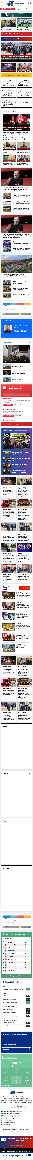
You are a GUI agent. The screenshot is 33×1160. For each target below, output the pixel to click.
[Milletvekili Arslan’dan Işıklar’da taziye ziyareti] (8, 568)
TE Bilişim (20, 1145)
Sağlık (10, 1131)
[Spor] (29, 821)
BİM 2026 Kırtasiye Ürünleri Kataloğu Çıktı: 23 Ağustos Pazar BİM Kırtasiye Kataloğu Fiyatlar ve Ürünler (27, 84)
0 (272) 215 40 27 (9, 415)
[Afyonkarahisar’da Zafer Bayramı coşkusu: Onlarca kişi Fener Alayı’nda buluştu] (8, 481)
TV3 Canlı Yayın (8, 9)
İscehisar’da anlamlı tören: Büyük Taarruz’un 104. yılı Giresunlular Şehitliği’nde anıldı (8, 537)
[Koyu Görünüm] (28, 3)
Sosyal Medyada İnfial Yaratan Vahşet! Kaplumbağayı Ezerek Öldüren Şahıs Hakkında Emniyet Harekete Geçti (11, 84)
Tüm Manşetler (7, 1120)
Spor (20, 554)
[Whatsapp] (24, 1106)
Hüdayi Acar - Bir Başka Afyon (21, 326)
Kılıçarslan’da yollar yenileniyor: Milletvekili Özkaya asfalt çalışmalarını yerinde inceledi (8, 558)
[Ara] (31, 3)
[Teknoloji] (29, 868)
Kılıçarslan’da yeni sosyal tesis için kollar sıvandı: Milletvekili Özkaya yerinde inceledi (24, 537)
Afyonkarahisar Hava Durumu (11, 1113)
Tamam (30, 1151)
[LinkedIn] (18, 1106)
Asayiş (5, 726)
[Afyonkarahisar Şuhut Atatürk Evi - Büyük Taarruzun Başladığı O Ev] (7, 471)
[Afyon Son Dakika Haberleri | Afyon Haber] (15, 3)
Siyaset (22, 1129)
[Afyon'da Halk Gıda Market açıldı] (7, 459)
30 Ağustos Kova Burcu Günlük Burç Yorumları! (19, 103)
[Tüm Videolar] (29, 430)
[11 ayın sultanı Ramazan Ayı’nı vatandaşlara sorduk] (17, 441)
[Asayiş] (29, 726)
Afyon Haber (21, 9)
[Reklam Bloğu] (16, 14)
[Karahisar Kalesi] (7, 366)
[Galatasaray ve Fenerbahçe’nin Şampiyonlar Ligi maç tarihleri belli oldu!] (24, 547)
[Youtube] (21, 1106)
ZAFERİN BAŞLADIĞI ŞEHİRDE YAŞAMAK (20, 330)
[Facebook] (9, 1106)
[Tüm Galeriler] (29, 342)
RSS (4, 1139)
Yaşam (25, 90)
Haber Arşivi (6, 1124)
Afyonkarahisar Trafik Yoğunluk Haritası (14, 1117)
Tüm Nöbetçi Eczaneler (17, 424)
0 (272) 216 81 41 (8, 404)
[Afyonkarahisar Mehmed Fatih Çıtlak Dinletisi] (7, 373)
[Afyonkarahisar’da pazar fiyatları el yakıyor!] (7, 453)
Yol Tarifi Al (18, 404)
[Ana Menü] (2, 3)
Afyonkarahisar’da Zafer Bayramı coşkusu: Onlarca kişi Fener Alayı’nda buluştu (8, 491)
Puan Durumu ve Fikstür (9, 1118)
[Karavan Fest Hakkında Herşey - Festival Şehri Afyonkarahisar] (7, 465)
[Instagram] (15, 1106)
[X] (12, 1106)
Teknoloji (6, 868)
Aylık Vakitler (7, 1085)
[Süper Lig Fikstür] (29, 982)
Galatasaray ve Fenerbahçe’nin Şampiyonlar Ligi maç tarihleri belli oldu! (23, 558)
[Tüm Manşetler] (29, 112)
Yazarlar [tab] (7, 321)
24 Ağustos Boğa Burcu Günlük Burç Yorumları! (27, 94)
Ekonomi (29, 9)
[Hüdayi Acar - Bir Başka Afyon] (8, 328)
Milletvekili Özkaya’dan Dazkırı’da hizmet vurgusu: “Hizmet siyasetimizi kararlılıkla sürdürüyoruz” (23, 515)
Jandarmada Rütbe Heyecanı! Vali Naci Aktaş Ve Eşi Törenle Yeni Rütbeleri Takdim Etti (8, 514)
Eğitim (5, 774)
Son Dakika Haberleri (9, 1122)
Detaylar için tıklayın (16, 976)
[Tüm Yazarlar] (29, 321)
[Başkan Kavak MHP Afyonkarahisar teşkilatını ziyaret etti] (24, 568)
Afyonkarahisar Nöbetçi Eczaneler (12, 1111)
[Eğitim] (29, 773)
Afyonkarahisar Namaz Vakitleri (11, 1115)
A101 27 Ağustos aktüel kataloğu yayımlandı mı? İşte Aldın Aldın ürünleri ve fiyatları (11, 94)
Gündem (9, 80)
